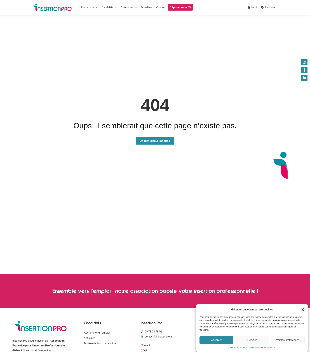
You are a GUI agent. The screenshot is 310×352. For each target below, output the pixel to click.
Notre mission (89, 7)
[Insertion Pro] (52, 7)
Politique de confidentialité (262, 347)
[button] (303, 309)
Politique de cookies (237, 347)
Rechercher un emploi (97, 332)
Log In (254, 7)
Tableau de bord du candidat (100, 343)
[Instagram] (304, 62)
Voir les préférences (287, 340)
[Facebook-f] (304, 70)
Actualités (146, 7)
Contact (160, 7)
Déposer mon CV (180, 7)
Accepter (216, 340)
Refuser (252, 340)
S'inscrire (269, 7)
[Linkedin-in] (304, 78)
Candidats (107, 7)
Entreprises (127, 7)
